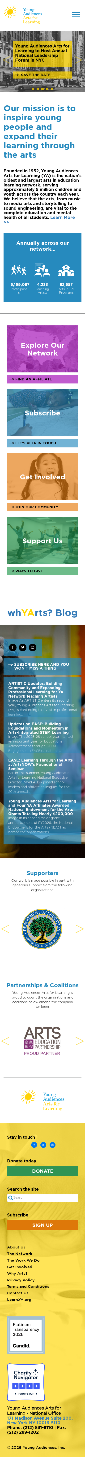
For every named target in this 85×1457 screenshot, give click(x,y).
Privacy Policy (21, 1280)
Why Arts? (17, 1273)
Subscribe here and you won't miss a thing (41, 666)
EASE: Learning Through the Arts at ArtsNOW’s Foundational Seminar (40, 764)
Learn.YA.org (19, 1299)
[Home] (22, 14)
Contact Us (17, 1293)
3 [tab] (43, 90)
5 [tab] (53, 90)
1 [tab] (34, 90)
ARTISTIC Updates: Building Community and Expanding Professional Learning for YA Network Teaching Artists (36, 689)
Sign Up (42, 1225)
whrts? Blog (42, 612)
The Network (19, 1254)
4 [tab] (48, 90)
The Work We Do (23, 1260)
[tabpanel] (42, 60)
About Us (16, 1247)
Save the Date (36, 75)
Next (78, 60)
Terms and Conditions (28, 1286)
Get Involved (19, 1267)
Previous (6, 60)
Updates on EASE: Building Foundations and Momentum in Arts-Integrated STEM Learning (38, 728)
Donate (42, 1170)
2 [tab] (39, 90)
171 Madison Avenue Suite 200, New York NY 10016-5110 (40, 1420)
